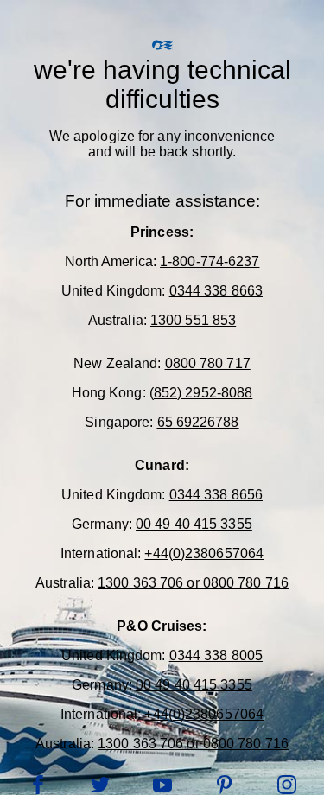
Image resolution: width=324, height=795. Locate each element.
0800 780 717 (208, 363)
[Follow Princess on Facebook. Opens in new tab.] (38, 784)
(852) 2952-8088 (201, 392)
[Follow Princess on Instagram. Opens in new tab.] (286, 784)
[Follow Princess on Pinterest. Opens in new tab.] (224, 784)
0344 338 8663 (216, 290)
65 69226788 (198, 422)
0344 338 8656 (216, 494)
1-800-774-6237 (209, 261)
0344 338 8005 (216, 655)
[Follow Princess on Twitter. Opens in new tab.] (100, 784)
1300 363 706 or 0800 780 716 (193, 583)
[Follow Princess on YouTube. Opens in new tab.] (162, 784)
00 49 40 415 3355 (194, 524)
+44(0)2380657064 (204, 553)
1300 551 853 (193, 320)
